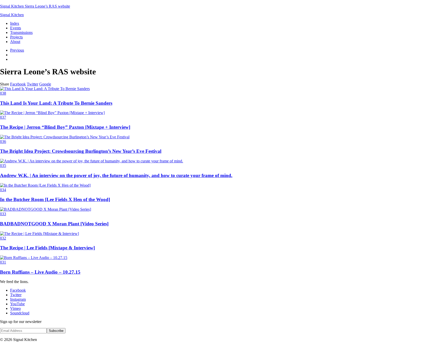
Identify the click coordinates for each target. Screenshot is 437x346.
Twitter (32, 84)
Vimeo (15, 308)
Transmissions (21, 32)
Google (45, 84)
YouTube (17, 304)
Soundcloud (19, 313)
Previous (17, 50)
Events (15, 28)
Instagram (18, 299)
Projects (16, 37)
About (15, 41)
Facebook (18, 84)
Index (14, 23)
